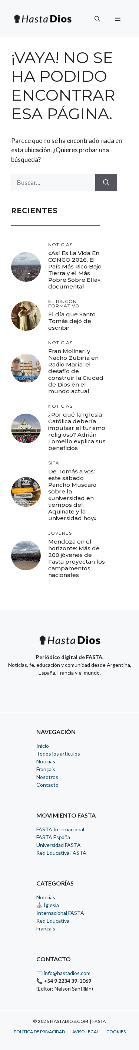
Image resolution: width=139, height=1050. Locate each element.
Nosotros (47, 777)
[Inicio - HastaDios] (69, 645)
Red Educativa (52, 920)
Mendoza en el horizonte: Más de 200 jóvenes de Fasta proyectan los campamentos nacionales (76, 558)
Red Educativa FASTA (61, 853)
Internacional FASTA (60, 913)
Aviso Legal (85, 1031)
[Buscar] (106, 183)
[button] (97, 18)
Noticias (45, 761)
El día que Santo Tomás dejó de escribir (72, 321)
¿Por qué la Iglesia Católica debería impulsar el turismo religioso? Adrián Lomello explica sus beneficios (77, 431)
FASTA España (53, 837)
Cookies (116, 1031)
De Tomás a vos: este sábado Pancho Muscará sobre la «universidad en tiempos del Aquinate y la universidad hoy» (72, 495)
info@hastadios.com (67, 973)
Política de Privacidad (39, 1031)
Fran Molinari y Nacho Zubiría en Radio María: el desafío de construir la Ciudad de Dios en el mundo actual (75, 371)
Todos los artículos (58, 753)
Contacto (47, 785)
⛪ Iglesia (47, 905)
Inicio (42, 746)
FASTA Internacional (60, 829)
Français (45, 769)
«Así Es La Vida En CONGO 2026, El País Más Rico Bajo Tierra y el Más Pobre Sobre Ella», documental (75, 270)
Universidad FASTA (58, 845)
